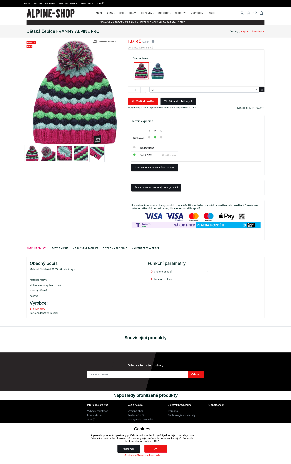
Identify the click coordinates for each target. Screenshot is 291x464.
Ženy (110, 13)
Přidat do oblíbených (180, 101)
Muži (99, 13)
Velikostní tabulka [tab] (85, 248)
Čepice (245, 31)
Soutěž (91, 419)
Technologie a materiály (181, 415)
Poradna (173, 410)
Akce (212, 13)
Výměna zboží (136, 410)
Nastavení (128, 448)
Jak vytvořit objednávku (141, 419)
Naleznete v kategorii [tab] (146, 248)
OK (155, 448)
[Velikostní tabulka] (261, 89)
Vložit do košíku (145, 101)
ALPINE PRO (37, 309)
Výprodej (197, 13)
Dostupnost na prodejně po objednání (156, 187)
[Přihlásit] (249, 13)
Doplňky (146, 13)
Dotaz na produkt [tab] (115, 248)
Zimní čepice (258, 31)
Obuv (132, 13)
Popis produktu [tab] (37, 248)
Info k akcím (94, 415)
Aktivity (180, 13)
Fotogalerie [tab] (60, 248)
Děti (121, 13)
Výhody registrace (97, 410)
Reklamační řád (136, 415)
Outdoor (163, 13)
